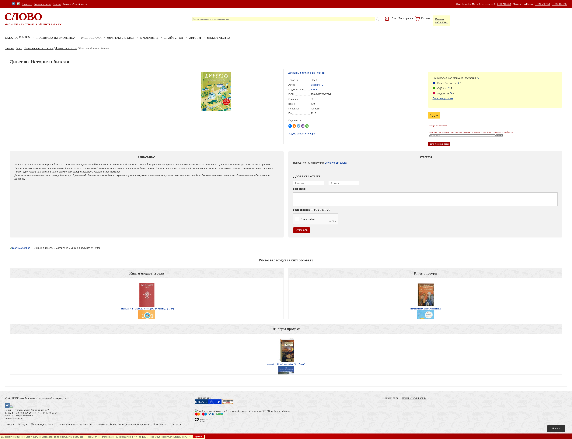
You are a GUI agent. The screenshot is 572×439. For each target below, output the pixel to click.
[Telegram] (298, 126)
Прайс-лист (174, 37)
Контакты (57, 4)
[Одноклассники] (294, 126)
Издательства (218, 37)
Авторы (195, 37)
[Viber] (302, 126)
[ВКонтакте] (290, 126)
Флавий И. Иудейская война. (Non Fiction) (286, 364)
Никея (314, 89)
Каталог (9, 424)
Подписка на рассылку (55, 37)
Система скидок (120, 37)
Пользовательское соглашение (75, 424)
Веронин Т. (317, 85)
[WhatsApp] (307, 126)
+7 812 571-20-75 (542, 4)
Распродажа (91, 37)
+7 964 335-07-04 (559, 4)
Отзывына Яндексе (441, 20)
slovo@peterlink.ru (13, 418)
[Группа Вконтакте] (13, 4)
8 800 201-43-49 (504, 4)
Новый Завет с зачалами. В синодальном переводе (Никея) (147, 309)
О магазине (27, 4)
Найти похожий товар (439, 144)
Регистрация (406, 18)
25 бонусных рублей (336, 163)
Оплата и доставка (42, 4)
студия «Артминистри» (414, 397)
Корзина (425, 18)
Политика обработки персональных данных (122, 424)
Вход (394, 18)
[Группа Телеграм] (18, 4)
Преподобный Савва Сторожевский (425, 309)
